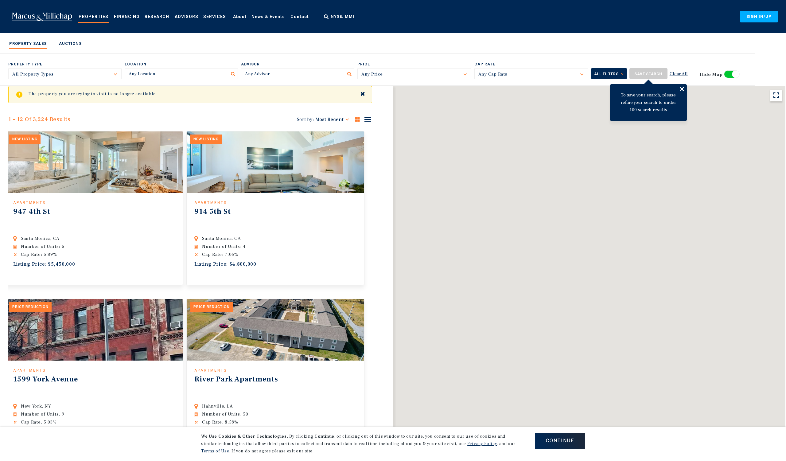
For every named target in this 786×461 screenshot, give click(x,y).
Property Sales (28, 43)
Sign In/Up (759, 16)
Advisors (186, 16)
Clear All (679, 74)
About (240, 16)
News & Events (268, 16)
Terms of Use (215, 451)
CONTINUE (560, 440)
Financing (127, 16)
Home (42, 16)
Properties (93, 16)
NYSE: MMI (342, 16)
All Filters (606, 74)
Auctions (70, 43)
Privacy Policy (482, 444)
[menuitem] (93, 16)
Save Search (648, 74)
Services (214, 16)
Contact (299, 16)
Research (157, 16)
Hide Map (711, 74)
